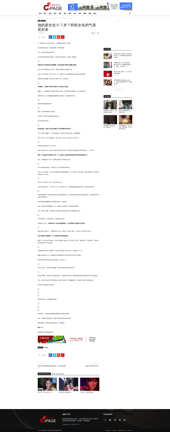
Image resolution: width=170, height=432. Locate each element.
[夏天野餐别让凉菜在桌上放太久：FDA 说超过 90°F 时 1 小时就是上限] (108, 82)
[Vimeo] (115, 420)
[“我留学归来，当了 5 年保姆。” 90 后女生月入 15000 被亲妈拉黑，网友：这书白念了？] (108, 65)
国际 (85, 13)
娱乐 (55, 13)
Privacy (114, 430)
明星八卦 (48, 18)
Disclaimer (108, 430)
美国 (90, 13)
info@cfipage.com (74, 424)
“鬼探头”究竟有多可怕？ (92, 366)
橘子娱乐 (46, 347)
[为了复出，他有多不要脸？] (89, 384)
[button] (130, 13)
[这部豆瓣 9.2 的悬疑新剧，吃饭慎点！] (110, 119)
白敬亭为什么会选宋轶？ (65, 392)
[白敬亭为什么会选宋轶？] (68, 384)
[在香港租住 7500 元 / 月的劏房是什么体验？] (110, 104)
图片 (45, 13)
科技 (50, 13)
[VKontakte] (119, 420)
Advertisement (121, 430)
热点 (40, 13)
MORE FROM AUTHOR (58, 374)
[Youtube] (124, 420)
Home (39, 18)
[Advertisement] (118, 33)
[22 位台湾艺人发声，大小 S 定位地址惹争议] (108, 74)
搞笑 (70, 13)
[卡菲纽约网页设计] (68, 339)
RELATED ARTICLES (44, 374)
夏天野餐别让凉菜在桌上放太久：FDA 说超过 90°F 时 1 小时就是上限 (123, 81)
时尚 (75, 13)
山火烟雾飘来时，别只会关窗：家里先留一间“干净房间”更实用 (125, 127)
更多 (95, 13)
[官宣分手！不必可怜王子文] (47, 384)
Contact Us (129, 430)
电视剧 (105, 123)
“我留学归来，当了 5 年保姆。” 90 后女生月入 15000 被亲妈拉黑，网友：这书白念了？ (122, 64)
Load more (117, 89)
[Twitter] (110, 420)
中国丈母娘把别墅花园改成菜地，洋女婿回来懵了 (52, 367)
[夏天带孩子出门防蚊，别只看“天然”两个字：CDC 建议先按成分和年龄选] (108, 56)
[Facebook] (105, 420)
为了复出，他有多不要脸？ (87, 392)
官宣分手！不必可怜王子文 (45, 392)
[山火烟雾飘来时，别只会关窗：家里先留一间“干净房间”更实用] (125, 119)
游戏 (60, 13)
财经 (80, 13)
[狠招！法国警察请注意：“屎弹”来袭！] (125, 104)
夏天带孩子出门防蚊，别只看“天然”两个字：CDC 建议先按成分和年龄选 (123, 55)
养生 (65, 13)
